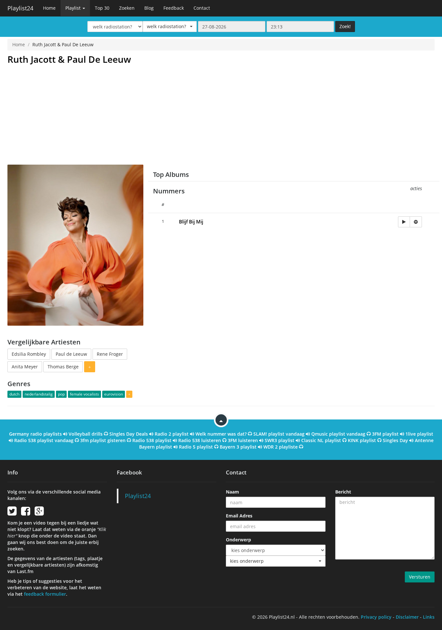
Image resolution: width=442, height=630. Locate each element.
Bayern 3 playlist (238, 447)
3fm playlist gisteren (103, 440)
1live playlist (419, 434)
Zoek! (345, 26)
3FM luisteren (243, 440)
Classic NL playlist (321, 440)
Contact (201, 8)
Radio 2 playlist (172, 434)
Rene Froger (110, 354)
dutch (14, 394)
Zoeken (127, 8)
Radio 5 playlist (196, 447)
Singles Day (395, 440)
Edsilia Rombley (29, 354)
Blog (149, 8)
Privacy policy (376, 617)
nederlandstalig (39, 394)
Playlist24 (20, 8)
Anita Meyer (25, 367)
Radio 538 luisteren (199, 440)
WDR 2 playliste (280, 447)
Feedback (173, 8)
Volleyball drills (86, 434)
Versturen (419, 577)
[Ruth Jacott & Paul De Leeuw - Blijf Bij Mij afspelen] (404, 221)
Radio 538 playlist (151, 440)
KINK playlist (362, 440)
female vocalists (84, 394)
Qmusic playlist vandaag (338, 434)
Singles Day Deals (128, 434)
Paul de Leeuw (71, 354)
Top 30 (102, 8)
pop (61, 394)
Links (429, 617)
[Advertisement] (221, 116)
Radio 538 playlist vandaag (43, 440)
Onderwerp (238, 540)
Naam (232, 492)
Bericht (343, 492)
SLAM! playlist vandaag (278, 434)
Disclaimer (407, 617)
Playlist (73, 8)
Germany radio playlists (35, 434)
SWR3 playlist (279, 440)
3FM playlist (385, 434)
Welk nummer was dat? (221, 434)
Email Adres (239, 516)
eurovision (113, 394)
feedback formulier (45, 594)
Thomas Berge (63, 367)
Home (49, 8)
